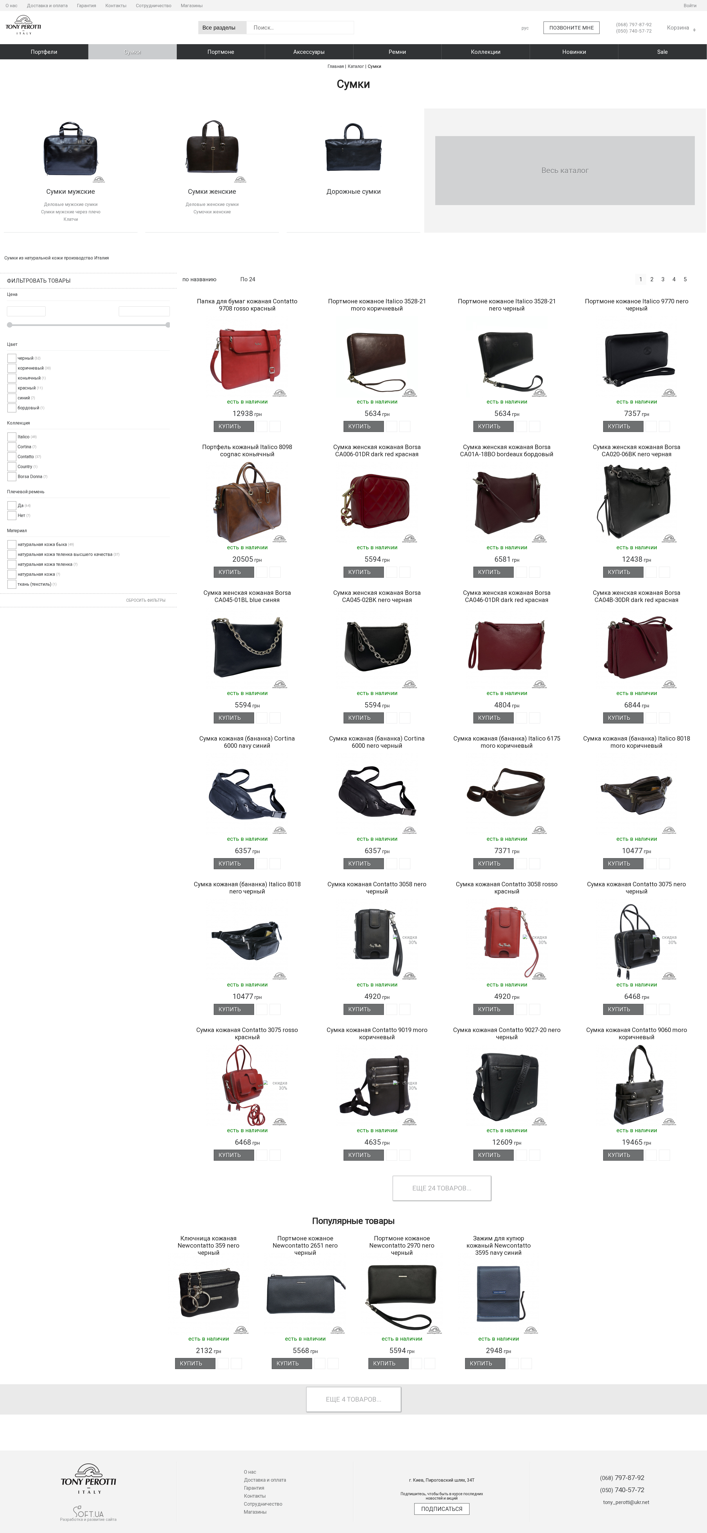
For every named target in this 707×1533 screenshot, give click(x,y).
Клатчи (71, 219)
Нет (21, 515)
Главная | (337, 66)
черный (25, 358)
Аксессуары (309, 52)
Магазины (192, 5)
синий (24, 398)
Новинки (574, 52)
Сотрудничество (154, 5)
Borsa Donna (30, 476)
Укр (525, 37)
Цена (12, 294)
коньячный (29, 378)
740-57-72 (634, 31)
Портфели (44, 52)
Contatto (26, 456)
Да (20, 505)
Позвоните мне (571, 28)
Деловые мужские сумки (70, 204)
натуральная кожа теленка (45, 564)
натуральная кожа (36, 574)
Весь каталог (565, 170)
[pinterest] (669, 5)
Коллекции (485, 52)
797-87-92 (634, 24)
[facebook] (643, 5)
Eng (525, 47)
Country (25, 466)
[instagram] (652, 5)
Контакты (115, 5)
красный (27, 388)
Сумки (132, 52)
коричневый (31, 368)
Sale (662, 52)
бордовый (28, 407)
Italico (24, 436)
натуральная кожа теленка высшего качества (65, 554)
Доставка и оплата (47, 5)
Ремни (397, 52)
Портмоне (220, 52)
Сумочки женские (212, 211)
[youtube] (660, 5)
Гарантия (86, 5)
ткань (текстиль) (34, 584)
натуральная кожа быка (42, 544)
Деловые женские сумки (212, 204)
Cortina (24, 446)
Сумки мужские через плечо (71, 211)
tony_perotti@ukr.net (626, 1502)
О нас (11, 5)
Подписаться (442, 1509)
